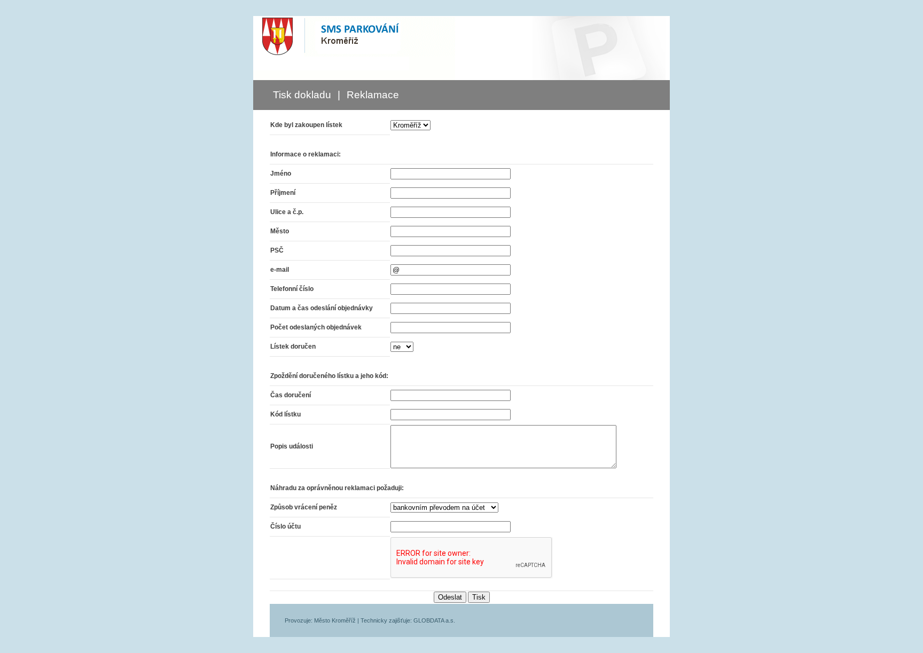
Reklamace (373, 94)
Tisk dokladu (302, 94)
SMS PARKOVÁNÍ (354, 36)
